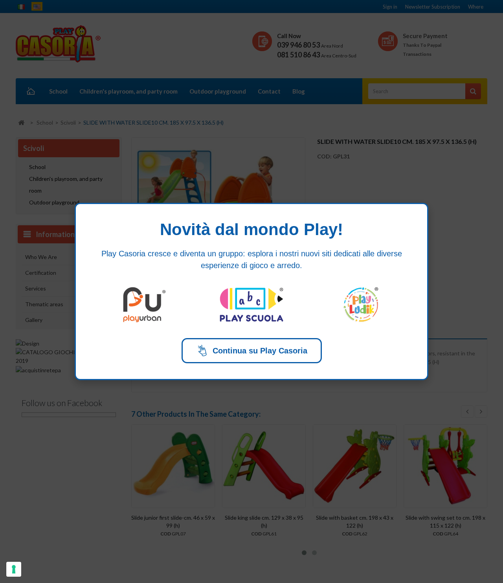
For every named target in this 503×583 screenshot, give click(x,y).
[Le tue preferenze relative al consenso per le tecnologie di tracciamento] (13, 569)
